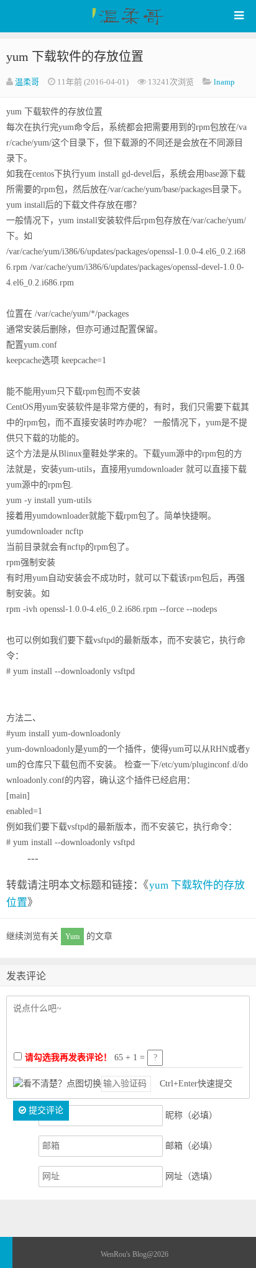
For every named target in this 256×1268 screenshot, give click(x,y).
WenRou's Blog (128, 16)
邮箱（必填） (191, 1145)
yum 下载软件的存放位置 (75, 56)
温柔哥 (27, 81)
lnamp (224, 81)
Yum (72, 936)
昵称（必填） (191, 1115)
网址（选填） (191, 1176)
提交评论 (44, 1110)
